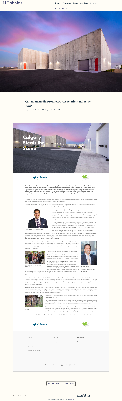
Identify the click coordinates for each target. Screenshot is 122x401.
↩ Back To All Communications (61, 383)
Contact (94, 3)
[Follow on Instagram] (62, 8)
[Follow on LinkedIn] (66, 8)
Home (58, 3)
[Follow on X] (55, 8)
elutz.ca (71, 400)
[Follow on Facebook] (59, 8)
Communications (80, 3)
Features (67, 3)
